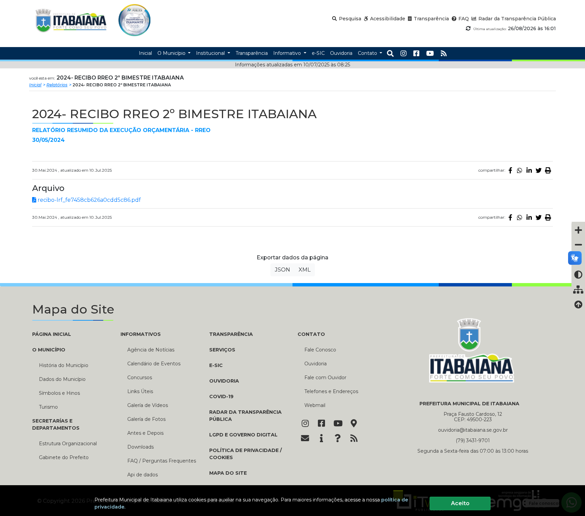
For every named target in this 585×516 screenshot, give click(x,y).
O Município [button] (172, 53)
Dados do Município (62, 379)
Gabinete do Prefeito (64, 457)
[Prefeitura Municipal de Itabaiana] (71, 20)
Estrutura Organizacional (68, 443)
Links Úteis (140, 391)
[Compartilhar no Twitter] (538, 170)
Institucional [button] (211, 53)
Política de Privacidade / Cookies (245, 453)
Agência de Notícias (150, 350)
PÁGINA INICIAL (51, 334)
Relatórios (56, 84)
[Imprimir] (548, 170)
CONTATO (311, 334)
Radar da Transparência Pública (245, 415)
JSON (282, 269)
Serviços (222, 350)
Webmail (314, 405)
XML (304, 269)
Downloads (140, 447)
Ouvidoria (224, 381)
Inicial (35, 84)
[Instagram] (403, 53)
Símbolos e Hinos (59, 393)
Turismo (48, 407)
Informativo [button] (287, 53)
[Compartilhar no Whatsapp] (519, 170)
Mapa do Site (228, 473)
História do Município (63, 365)
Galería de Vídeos (147, 405)
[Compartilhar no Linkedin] (529, 170)
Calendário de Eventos (153, 364)
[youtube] (430, 53)
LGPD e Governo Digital (243, 435)
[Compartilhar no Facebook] (510, 170)
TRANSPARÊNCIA (231, 334)
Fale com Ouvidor (325, 377)
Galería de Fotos (146, 419)
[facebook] (416, 53)
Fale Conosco (320, 350)
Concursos (139, 377)
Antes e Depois (145, 433)
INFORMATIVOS (141, 334)
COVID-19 (221, 396)
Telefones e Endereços (331, 391)
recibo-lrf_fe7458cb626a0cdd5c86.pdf (88, 200)
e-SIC (216, 365)
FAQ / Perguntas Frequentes (161, 461)
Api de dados (142, 475)
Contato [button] (368, 53)
